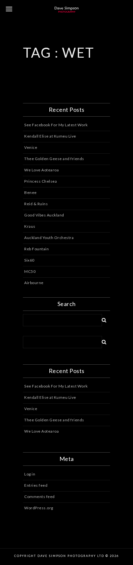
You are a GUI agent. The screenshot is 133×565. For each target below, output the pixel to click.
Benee (30, 192)
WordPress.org (38, 507)
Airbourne (34, 282)
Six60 (29, 260)
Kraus (30, 226)
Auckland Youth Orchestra (49, 237)
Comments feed (39, 496)
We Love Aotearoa (41, 170)
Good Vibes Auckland (44, 215)
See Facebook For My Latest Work (56, 124)
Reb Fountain (36, 248)
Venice (30, 147)
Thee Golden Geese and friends (54, 158)
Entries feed (35, 485)
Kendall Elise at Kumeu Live (50, 136)
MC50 (30, 271)
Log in (29, 474)
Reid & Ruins (36, 203)
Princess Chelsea (40, 181)
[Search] (101, 319)
